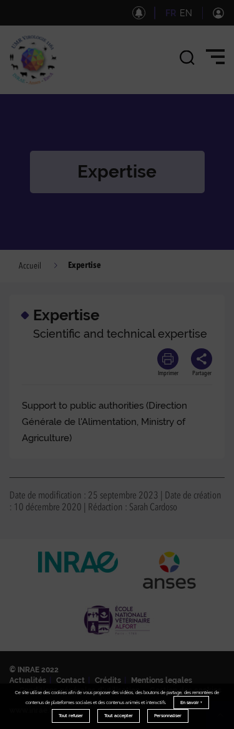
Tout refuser (71, 715)
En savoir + (191, 702)
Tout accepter (118, 715)
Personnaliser (168, 715)
